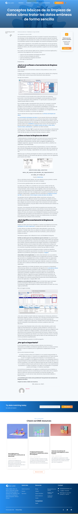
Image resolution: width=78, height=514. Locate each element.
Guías (36, 498)
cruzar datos (51, 125)
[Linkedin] (71, 509)
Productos (28, 2)
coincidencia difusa (53, 268)
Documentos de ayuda (52, 489)
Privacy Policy (19, 509)
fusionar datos (21, 126)
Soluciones (21, 2)
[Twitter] (67, 509)
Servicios (24, 493)
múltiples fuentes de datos (41, 125)
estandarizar (29, 126)
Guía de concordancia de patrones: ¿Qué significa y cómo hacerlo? (60, 452)
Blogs (36, 489)
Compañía (36, 2)
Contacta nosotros (45, 2)
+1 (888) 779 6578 (64, 490)
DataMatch (31, 123)
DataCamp (40, 177)
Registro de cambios (50, 493)
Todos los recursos (50, 496)
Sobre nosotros (26, 489)
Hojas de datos (39, 493)
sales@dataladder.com (66, 488)
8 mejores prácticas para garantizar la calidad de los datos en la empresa (39, 453)
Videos (37, 491)
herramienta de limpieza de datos (28, 117)
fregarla (46, 252)
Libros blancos (39, 495)
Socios (23, 491)
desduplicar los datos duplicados (26, 226)
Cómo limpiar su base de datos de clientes (41, 195)
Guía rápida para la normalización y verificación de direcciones (16, 455)
